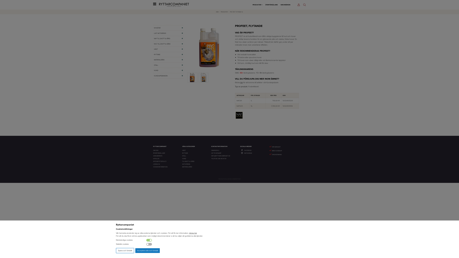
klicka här (193, 233)
